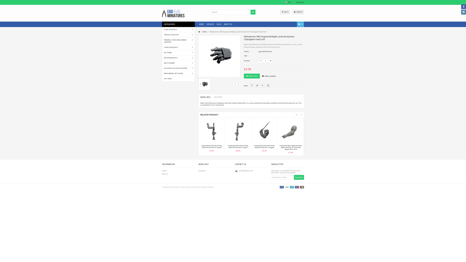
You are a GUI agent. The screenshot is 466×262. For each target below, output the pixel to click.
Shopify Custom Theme (182, 187)
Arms (205, 32)
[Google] (263, 85)
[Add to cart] (207, 149)
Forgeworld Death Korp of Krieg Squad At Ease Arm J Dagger (264, 146)
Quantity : (247, 61)
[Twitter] (257, 85)
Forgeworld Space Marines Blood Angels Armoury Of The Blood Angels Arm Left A (291, 147)
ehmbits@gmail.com (246, 171)
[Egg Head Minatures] (173, 13)
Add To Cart (253, 76)
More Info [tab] (205, 97)
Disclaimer (202, 171)
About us (165, 174)
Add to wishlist (270, 76)
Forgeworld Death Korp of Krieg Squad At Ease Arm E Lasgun (211, 146)
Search (164, 171)
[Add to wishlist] (216, 149)
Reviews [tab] (218, 97)
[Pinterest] (268, 85)
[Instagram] (463, 12)
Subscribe (299, 177)
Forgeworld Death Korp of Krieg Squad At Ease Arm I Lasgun (238, 146)
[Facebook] (463, 6)
